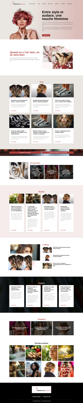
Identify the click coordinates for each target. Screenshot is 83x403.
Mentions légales (36, 396)
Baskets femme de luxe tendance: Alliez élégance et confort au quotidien (41, 132)
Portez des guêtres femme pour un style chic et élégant (66, 172)
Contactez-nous (47, 396)
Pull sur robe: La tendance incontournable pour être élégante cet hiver (62, 264)
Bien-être (50, 3)
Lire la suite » (14, 110)
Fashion (63, 3)
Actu (39, 3)
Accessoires (32, 3)
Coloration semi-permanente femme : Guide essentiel (49, 208)
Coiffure (57, 3)
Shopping (69, 3)
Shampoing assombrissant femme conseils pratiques (61, 256)
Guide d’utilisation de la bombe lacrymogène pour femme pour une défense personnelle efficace (37, 172)
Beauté (44, 3)
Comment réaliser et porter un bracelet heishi (51, 172)
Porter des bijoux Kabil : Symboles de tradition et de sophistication (19, 132)
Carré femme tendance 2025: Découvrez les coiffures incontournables (63, 328)
